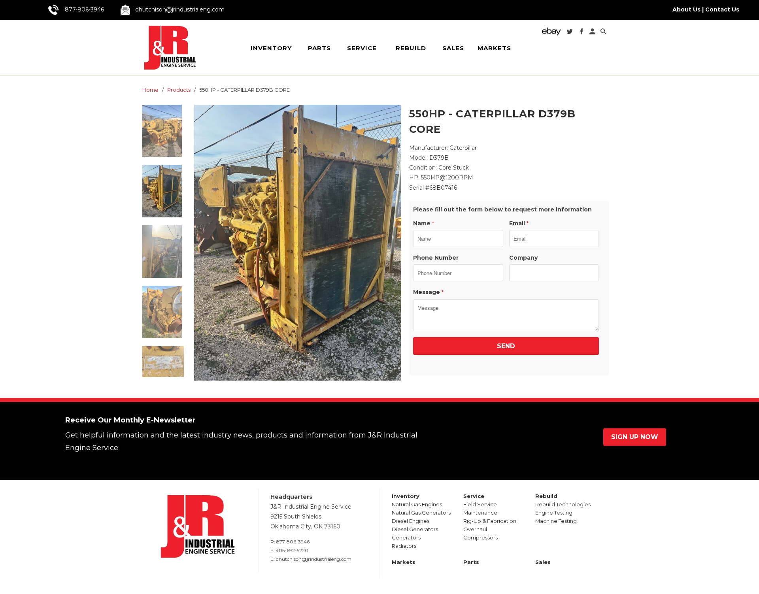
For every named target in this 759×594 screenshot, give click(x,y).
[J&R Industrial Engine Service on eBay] (552, 34)
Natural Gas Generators (421, 512)
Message (428, 292)
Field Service (480, 504)
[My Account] (593, 33)
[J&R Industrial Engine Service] (169, 47)
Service (362, 48)
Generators (406, 537)
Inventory (271, 48)
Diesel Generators (415, 529)
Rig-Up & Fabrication (489, 521)
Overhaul (475, 529)
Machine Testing (556, 521)
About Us (686, 9)
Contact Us (722, 9)
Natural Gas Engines (417, 504)
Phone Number (436, 257)
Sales (453, 48)
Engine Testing (553, 512)
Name (423, 223)
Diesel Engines (410, 521)
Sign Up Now (634, 437)
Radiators (404, 546)
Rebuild (411, 48)
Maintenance (480, 512)
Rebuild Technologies (563, 504)
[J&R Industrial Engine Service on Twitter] (570, 33)
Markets (494, 48)
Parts (319, 48)
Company (523, 257)
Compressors (480, 537)
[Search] (604, 33)
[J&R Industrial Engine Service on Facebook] (581, 33)
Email (519, 223)
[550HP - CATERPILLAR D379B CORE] (297, 243)
